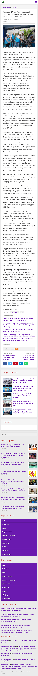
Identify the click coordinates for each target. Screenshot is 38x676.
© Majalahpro (4, 672)
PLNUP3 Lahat (6, 554)
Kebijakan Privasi (15, 672)
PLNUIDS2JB (5, 543)
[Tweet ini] (10, 363)
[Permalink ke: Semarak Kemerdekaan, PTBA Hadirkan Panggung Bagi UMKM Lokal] (7, 404)
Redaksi (3, 673)
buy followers (5, 653)
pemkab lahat (6, 539)
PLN (22, 312)
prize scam (4, 640)
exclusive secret (6, 659)
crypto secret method (8, 646)
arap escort (4, 664)
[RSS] (16, 349)
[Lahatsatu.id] (3, 2)
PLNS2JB (4, 547)
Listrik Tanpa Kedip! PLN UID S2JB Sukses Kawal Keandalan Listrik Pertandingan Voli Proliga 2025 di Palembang (19, 325)
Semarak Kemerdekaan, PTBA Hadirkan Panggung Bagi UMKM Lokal (22, 403)
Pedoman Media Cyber (27, 672)
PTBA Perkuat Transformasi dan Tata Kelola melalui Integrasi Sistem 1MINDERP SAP (22, 388)
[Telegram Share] (21, 363)
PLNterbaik (5, 524)
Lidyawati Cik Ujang (8, 535)
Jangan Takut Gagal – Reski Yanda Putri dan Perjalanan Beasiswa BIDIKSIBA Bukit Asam (23, 380)
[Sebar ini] (5, 363)
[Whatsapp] (26, 363)
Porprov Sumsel (7, 532)
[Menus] (36, 2)
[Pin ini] (15, 363)
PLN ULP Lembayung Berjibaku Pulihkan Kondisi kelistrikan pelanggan (22, 395)
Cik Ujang (5, 550)
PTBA (4, 528)
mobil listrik (14, 312)
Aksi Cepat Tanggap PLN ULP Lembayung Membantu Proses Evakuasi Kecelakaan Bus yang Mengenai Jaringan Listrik (19, 648)
